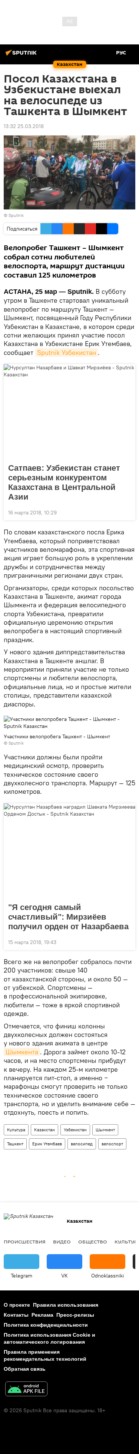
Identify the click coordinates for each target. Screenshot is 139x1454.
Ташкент (15, 1143)
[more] (126, 511)
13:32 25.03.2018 (24, 126)
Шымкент (105, 1129)
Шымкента (22, 1052)
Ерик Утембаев (47, 1143)
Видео (62, 1241)
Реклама (42, 1315)
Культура (16, 1129)
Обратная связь (25, 1369)
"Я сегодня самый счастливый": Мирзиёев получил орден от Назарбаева (68, 917)
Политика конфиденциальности (46, 1325)
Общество (92, 1241)
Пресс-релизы (75, 1315)
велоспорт (112, 1143)
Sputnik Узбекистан (66, 352)
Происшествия (25, 1241)
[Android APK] (26, 1389)
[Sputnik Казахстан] (22, 55)
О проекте (17, 1305)
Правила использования (65, 1305)
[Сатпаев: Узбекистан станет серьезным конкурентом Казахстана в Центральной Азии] (69, 411)
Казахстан (44, 1129)
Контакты (16, 1315)
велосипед (82, 1143)
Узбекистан (75, 1129)
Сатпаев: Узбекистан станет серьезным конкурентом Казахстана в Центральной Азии (64, 482)
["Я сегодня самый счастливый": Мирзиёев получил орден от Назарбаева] (69, 850)
